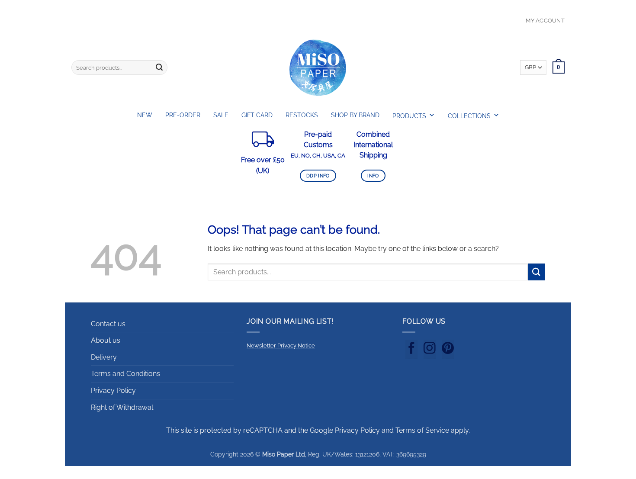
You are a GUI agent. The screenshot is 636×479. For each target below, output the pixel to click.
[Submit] (159, 67)
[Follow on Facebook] (411, 350)
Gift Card (257, 115)
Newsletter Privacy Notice (281, 345)
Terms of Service (422, 430)
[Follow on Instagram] (430, 350)
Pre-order (182, 115)
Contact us (108, 324)
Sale (220, 115)
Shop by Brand (355, 115)
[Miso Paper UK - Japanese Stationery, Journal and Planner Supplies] (318, 67)
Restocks (302, 115)
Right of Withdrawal (122, 407)
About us (105, 340)
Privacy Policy (113, 390)
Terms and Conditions (125, 374)
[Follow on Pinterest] (448, 350)
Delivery (104, 357)
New (144, 115)
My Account (545, 20)
